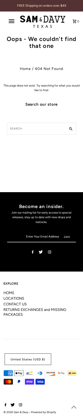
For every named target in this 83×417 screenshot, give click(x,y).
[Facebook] (33, 252)
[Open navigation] (11, 21)
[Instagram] (49, 252)
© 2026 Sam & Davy (16, 412)
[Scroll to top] (73, 407)
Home (25, 69)
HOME (8, 293)
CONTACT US (15, 304)
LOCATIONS (13, 298)
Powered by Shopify (43, 412)
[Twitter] (41, 252)
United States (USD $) (28, 359)
